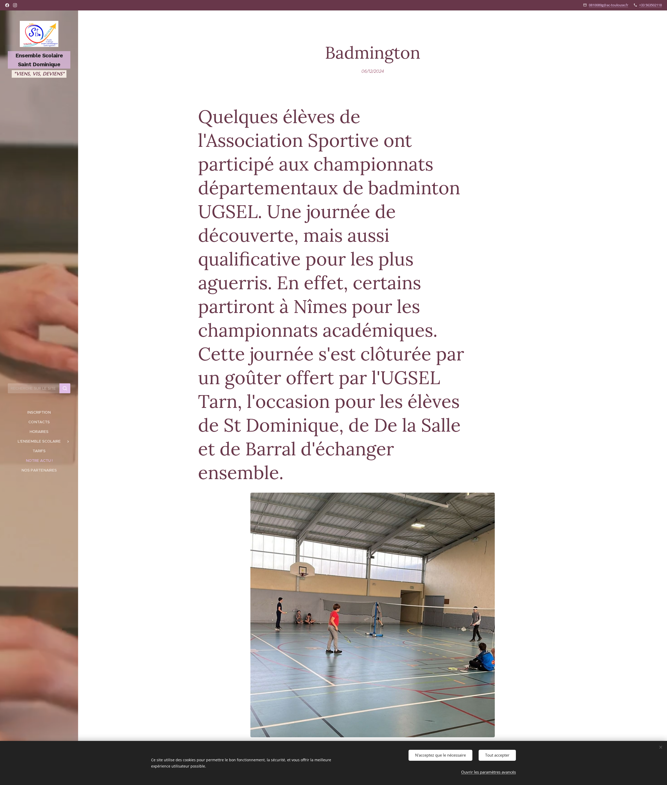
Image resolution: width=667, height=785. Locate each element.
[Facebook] (7, 5)
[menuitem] (39, 412)
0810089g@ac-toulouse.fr (608, 5)
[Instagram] (15, 5)
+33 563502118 (650, 5)
